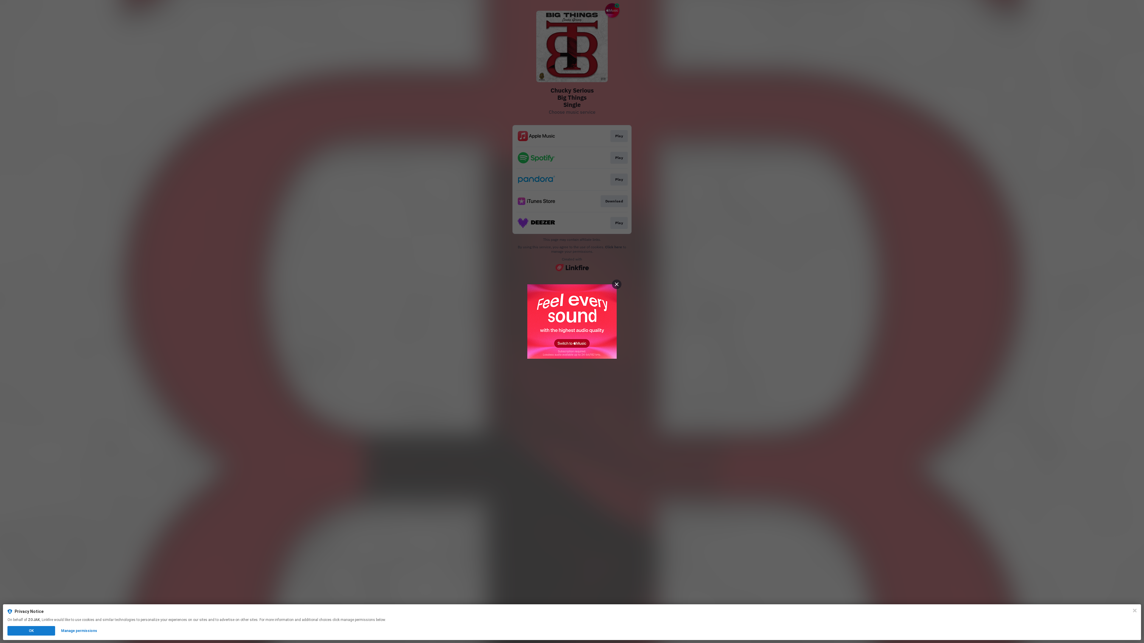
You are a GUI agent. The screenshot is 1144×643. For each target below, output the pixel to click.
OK (31, 631)
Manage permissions (79, 631)
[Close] (1135, 610)
